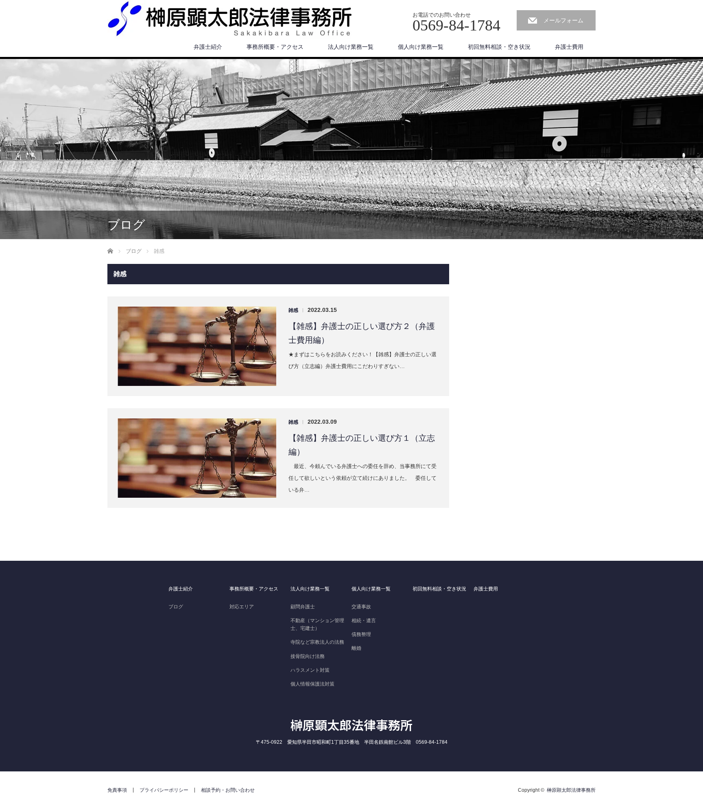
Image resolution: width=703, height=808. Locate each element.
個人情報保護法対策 (312, 684)
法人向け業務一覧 (350, 47)
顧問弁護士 (302, 607)
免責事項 (117, 790)
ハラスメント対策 (310, 670)
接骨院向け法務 (307, 656)
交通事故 (361, 607)
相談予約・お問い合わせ (228, 790)
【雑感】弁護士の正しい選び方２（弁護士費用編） (361, 333)
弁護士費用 (569, 47)
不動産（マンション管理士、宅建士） (317, 624)
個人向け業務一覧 (420, 47)
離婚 (356, 648)
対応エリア (241, 607)
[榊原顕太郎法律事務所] (229, 22)
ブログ (175, 607)
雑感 (293, 310)
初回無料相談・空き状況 (499, 47)
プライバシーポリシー (164, 790)
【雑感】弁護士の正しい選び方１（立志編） (361, 444)
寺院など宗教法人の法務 (317, 642)
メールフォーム (563, 20)
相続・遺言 (364, 620)
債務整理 (361, 634)
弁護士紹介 (208, 47)
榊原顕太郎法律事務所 (351, 725)
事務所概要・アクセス (275, 47)
